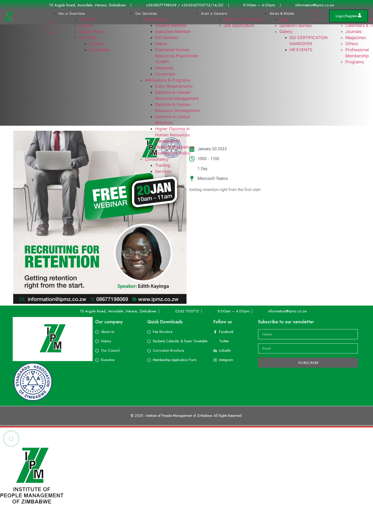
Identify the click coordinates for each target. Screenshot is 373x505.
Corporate (165, 74)
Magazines (355, 37)
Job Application (239, 25)
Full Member (166, 37)
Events (207, 13)
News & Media (282, 13)
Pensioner (164, 67)
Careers (220, 13)
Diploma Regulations (175, 146)
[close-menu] (52, 27)
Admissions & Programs (167, 80)
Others (351, 43)
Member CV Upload (243, 19)
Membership (156, 19)
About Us (88, 19)
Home (63, 13)
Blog (283, 19)
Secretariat (99, 49)
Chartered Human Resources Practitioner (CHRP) (176, 55)
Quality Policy (92, 31)
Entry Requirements (174, 86)
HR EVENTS (301, 49)
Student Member (171, 25)
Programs (354, 61)
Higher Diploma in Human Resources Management (172, 134)
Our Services (146, 13)
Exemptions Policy (173, 153)
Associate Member (173, 31)
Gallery (286, 31)
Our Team (88, 37)
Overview (77, 13)
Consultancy (157, 159)
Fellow (161, 43)
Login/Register (346, 15)
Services (163, 171)
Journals (353, 31)
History (86, 25)
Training (162, 165)
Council (96, 43)
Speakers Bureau (295, 25)
